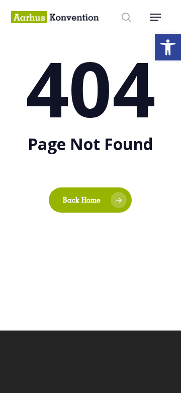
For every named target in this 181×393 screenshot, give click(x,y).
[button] (168, 47)
